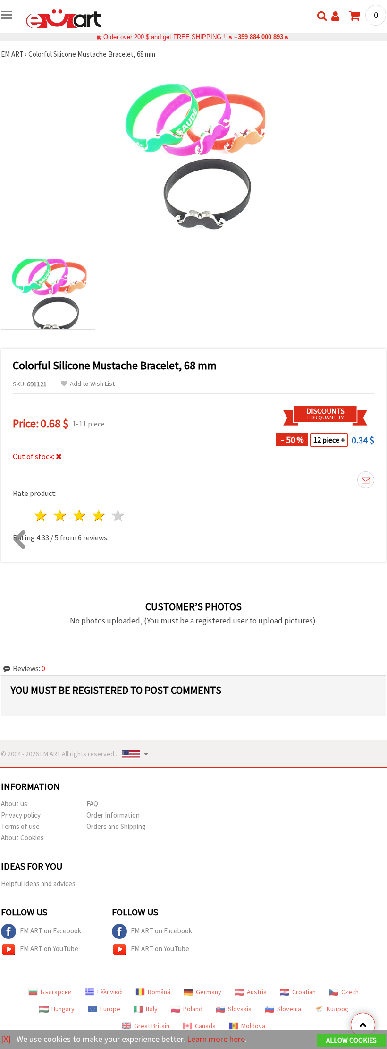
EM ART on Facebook (50, 930)
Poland (192, 1009)
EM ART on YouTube (49, 948)
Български (56, 992)
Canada (205, 1026)
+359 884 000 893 (258, 37)
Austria (257, 992)
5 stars (118, 515)
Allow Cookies (351, 1040)
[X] (6, 1038)
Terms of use (20, 826)
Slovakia (240, 1009)
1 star (41, 515)
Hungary (63, 1009)
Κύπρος (337, 1009)
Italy (152, 1009)
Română (159, 992)
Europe (110, 1009)
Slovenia (289, 1009)
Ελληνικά (109, 992)
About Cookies (22, 837)
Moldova (253, 1026)
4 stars (99, 515)
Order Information (113, 814)
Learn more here (216, 1038)
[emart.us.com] (63, 18)
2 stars (60, 515)
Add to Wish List (92, 383)
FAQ (92, 803)
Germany (208, 992)
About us (14, 803)
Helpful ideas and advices (38, 883)
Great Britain (151, 1026)
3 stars (80, 515)
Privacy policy (21, 814)
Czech (350, 992)
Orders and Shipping (116, 826)
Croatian (304, 992)
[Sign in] (335, 16)
